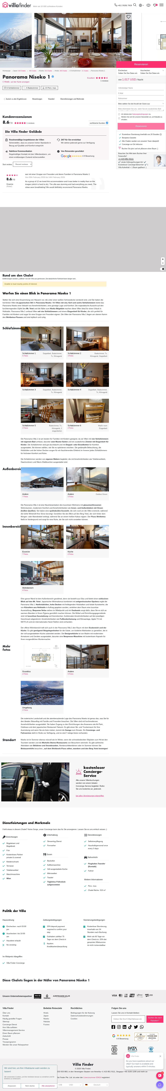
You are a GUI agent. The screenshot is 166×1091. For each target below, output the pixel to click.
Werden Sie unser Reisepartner (16, 1045)
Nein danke (30, 1086)
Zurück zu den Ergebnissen (15, 99)
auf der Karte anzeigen (20, 82)
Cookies (74, 1019)
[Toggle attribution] (163, 269)
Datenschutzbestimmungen (82, 1016)
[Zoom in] (163, 259)
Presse (5, 1039)
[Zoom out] (163, 263)
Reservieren (141, 126)
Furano (46, 1024)
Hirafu (6, 82)
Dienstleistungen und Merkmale (72, 99)
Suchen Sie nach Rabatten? (155, 1019)
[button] (56, 293)
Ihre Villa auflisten (10, 1027)
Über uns (6, 1013)
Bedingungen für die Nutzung (83, 1013)
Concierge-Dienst (10, 1024)
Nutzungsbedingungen (140, 114)
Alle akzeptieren (48, 1086)
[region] (83, 239)
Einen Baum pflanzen (11, 1033)
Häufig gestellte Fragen (12, 1019)
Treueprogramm (9, 1042)
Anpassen (12, 1086)
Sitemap (6, 1021)
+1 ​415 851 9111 (126, 159)
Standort (51, 99)
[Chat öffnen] (159, 1084)
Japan (46, 1016)
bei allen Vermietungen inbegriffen (90, 796)
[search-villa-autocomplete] (135, 5)
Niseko (46, 1019)
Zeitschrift (7, 1036)
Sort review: (7, 164)
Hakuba (46, 1021)
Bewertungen (37, 99)
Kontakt (6, 1016)
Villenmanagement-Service (14, 1030)
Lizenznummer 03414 (92, 1077)
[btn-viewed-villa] (148, 5)
